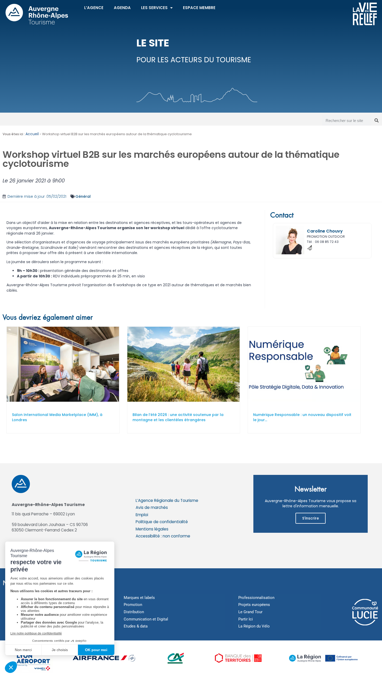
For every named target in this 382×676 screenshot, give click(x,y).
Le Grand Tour (250, 612)
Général (83, 196)
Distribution (134, 612)
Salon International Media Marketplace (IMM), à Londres (57, 417)
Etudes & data (136, 626)
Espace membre (199, 7)
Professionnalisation (256, 597)
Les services (154, 7)
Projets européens (254, 604)
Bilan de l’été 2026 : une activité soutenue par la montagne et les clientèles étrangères (178, 417)
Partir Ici (245, 619)
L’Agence (93, 7)
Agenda (122, 7)
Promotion (133, 604)
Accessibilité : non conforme (163, 536)
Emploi (142, 514)
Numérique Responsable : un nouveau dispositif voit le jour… (302, 417)
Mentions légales (152, 529)
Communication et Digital (146, 619)
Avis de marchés (152, 507)
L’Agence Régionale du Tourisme (167, 500)
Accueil (32, 133)
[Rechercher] (376, 120)
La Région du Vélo (254, 626)
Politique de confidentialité (162, 521)
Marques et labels (139, 597)
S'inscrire (310, 518)
